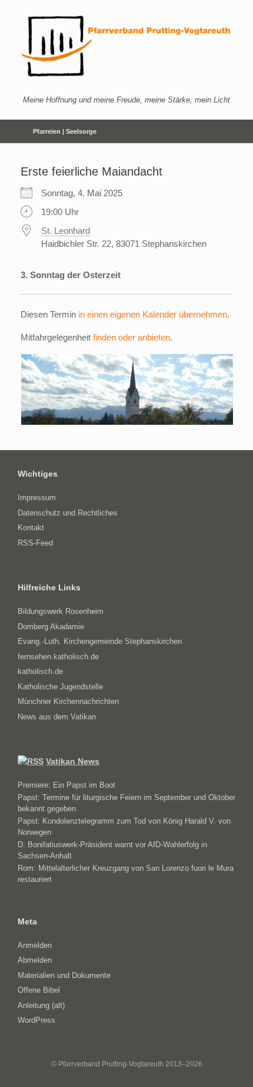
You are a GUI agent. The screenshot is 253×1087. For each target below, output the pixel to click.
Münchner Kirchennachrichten (68, 701)
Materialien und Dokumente (64, 975)
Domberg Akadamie (51, 626)
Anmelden (35, 945)
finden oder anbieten (131, 337)
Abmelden (35, 960)
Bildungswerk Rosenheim (61, 611)
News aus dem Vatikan (57, 716)
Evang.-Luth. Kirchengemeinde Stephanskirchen (100, 641)
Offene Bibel (39, 990)
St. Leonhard (65, 231)
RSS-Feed (35, 542)
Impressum (37, 497)
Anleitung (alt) (41, 1005)
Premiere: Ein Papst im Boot (66, 785)
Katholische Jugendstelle (60, 686)
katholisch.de (40, 671)
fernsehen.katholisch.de (58, 656)
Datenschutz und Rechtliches (68, 512)
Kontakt (31, 527)
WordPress (36, 1020)
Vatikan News (72, 761)
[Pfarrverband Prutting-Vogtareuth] (126, 46)
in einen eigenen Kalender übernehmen (152, 314)
